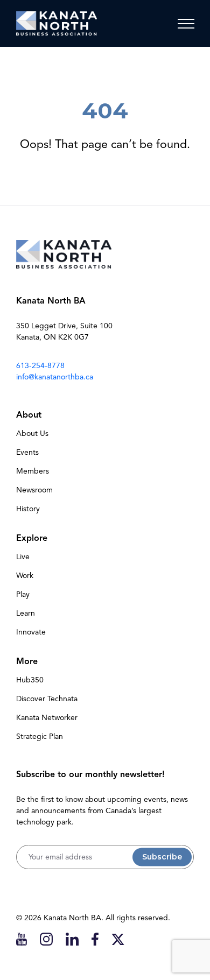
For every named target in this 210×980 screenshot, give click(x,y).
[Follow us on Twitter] (117, 939)
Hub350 (30, 680)
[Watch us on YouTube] (21, 939)
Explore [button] (31, 538)
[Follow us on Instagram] (46, 939)
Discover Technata (47, 698)
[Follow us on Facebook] (95, 939)
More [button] (27, 661)
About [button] (28, 415)
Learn (25, 613)
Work (24, 575)
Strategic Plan (39, 736)
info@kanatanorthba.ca (54, 377)
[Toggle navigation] (185, 24)
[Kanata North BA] (56, 23)
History (28, 508)
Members (32, 471)
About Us (32, 433)
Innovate (31, 632)
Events (27, 452)
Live (23, 556)
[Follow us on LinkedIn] (72, 939)
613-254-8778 (40, 365)
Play (23, 594)
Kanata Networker (47, 717)
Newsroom (34, 490)
